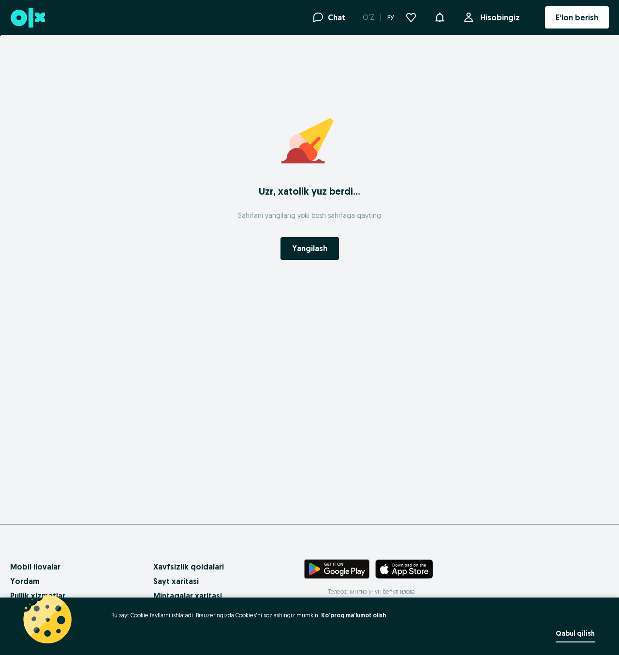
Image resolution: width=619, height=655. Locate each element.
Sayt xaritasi (176, 581)
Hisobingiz (500, 17)
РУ (390, 17)
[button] (439, 16)
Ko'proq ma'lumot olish (353, 615)
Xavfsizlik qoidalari (188, 566)
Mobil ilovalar (35, 566)
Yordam (25, 581)
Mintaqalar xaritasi (187, 595)
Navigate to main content (53, 40)
